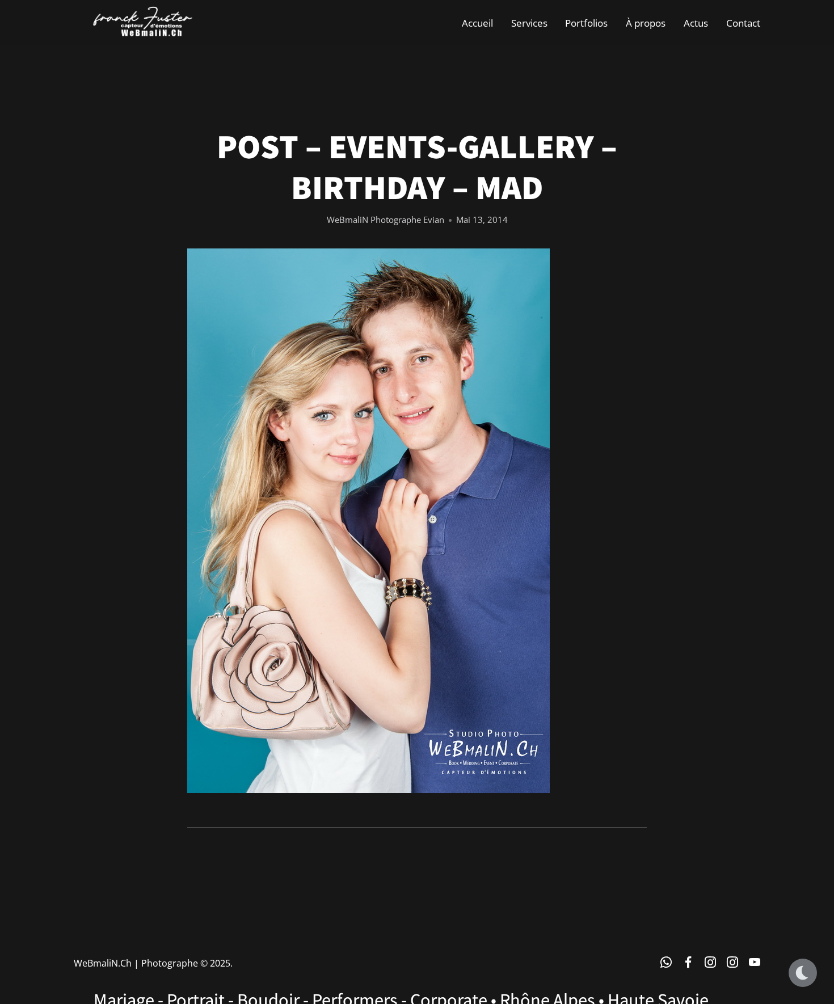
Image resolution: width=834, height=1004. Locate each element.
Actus (696, 22)
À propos (645, 22)
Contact (743, 22)
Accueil (477, 22)
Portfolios (586, 22)
